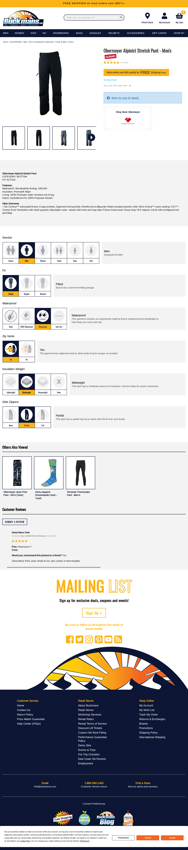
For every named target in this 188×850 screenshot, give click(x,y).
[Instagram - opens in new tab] (89, 640)
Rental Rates (86, 719)
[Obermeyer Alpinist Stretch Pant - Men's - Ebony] (64, 138)
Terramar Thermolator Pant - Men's (78, 493)
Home (5, 42)
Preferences (123, 838)
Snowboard (61, 33)
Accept (172, 838)
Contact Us (23, 710)
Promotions (146, 728)
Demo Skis (84, 745)
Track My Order (148, 714)
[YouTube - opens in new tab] (108, 640)
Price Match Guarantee (31, 719)
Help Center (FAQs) (29, 723)
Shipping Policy (148, 732)
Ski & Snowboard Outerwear (41, 42)
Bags (79, 33)
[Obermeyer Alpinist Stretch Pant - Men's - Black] (14, 138)
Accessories (135, 33)
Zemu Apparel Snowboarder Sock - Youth (46, 495)
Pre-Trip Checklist (88, 754)
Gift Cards (159, 33)
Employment (85, 763)
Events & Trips (86, 749)
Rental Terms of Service (92, 723)
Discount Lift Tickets (90, 728)
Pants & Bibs (61, 42)
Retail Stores (86, 710)
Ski (44, 33)
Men (5, 33)
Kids (33, 33)
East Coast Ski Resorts (92, 758)
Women (19, 33)
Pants (70, 42)
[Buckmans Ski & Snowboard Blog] (106, 818)
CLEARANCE (16, 42)
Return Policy (25, 714)
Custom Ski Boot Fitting (92, 732)
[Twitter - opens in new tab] (79, 640)
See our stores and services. (143, 786)
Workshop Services (89, 714)
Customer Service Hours (94, 786)
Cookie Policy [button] (25, 841)
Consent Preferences (94, 803)
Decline (148, 838)
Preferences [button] (84, 841)
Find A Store (147, 22)
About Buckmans (88, 705)
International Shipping (152, 737)
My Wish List (147, 710)
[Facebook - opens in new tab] (70, 640)
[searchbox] (121, 18)
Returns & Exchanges (152, 719)
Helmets (114, 33)
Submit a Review (15, 522)
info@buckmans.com (45, 786)
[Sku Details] (130, 86)
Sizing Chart (110, 80)
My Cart (180, 17)
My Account (164, 22)
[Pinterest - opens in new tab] (99, 640)
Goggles (95, 33)
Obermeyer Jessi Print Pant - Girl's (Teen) (15, 493)
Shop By (179, 33)
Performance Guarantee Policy (92, 739)
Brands (143, 723)
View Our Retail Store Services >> (94, 3)
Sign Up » (94, 612)
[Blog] (118, 640)
